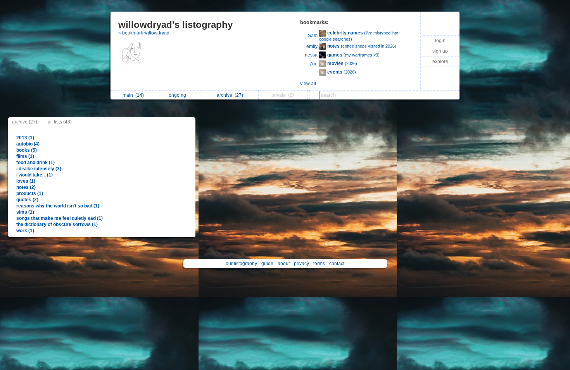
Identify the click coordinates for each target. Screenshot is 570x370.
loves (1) (25, 181)
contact (336, 263)
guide (267, 263)
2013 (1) (25, 137)
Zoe (313, 64)
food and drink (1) (35, 162)
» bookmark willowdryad (143, 33)
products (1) (29, 193)
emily (312, 46)
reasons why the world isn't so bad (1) (57, 206)
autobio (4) (28, 144)
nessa (311, 55)
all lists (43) (60, 122)
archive (230, 95)
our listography (241, 263)
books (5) (26, 150)
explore (440, 61)
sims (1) (25, 212)
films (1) (25, 156)
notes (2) (26, 187)
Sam (313, 35)
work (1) (25, 230)
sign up (440, 51)
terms (319, 263)
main (133, 95)
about (284, 263)
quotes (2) (27, 199)
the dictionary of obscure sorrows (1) (57, 224)
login (440, 40)
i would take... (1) (34, 175)
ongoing (178, 95)
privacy (301, 263)
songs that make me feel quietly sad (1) (59, 218)
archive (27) (24, 122)
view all (308, 83)
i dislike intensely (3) (38, 168)
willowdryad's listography (175, 24)
